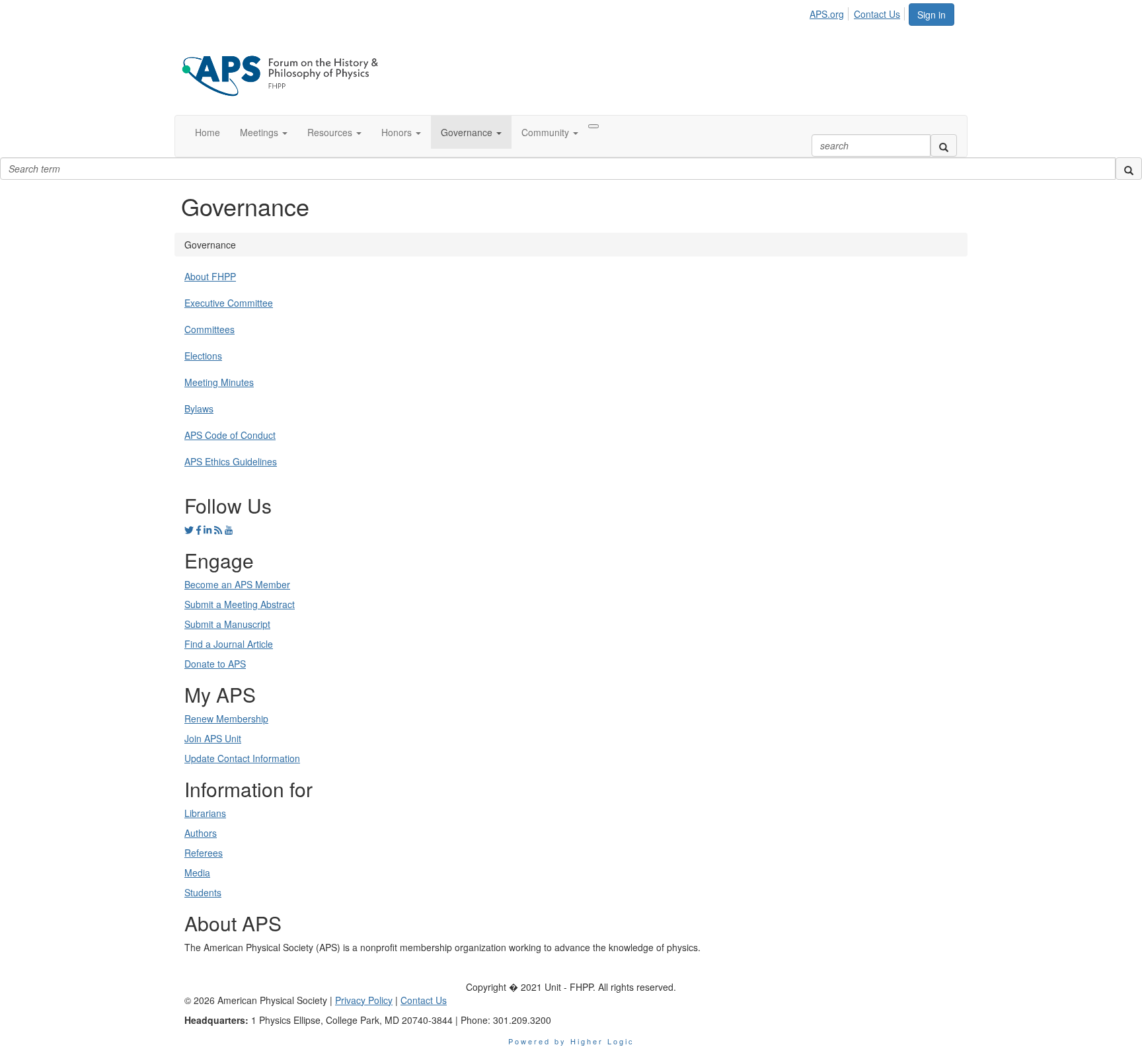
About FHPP (210, 276)
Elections (203, 355)
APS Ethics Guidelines (230, 461)
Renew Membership (226, 718)
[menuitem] (830, 11)
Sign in (931, 14)
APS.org (827, 13)
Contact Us (877, 13)
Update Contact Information (242, 758)
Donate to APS (215, 663)
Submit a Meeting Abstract (239, 604)
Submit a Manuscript (227, 624)
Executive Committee (228, 302)
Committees (209, 329)
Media (197, 872)
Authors (200, 832)
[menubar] (858, 11)
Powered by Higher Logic (571, 1041)
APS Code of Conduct (230, 435)
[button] (263, 132)
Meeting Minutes (219, 382)
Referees (203, 852)
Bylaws (198, 408)
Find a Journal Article (228, 643)
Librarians (205, 813)
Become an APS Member (237, 584)
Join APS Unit (212, 738)
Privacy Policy (364, 1000)
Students (202, 892)
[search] (944, 145)
